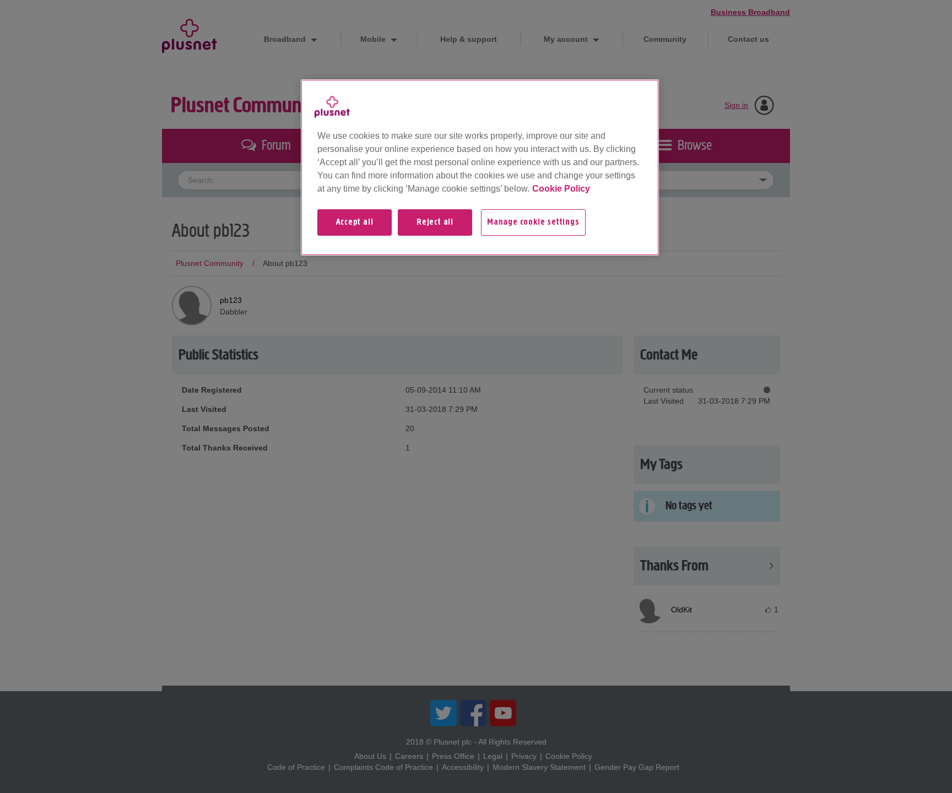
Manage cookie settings (533, 222)
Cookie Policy (561, 188)
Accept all (355, 222)
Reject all (434, 222)
